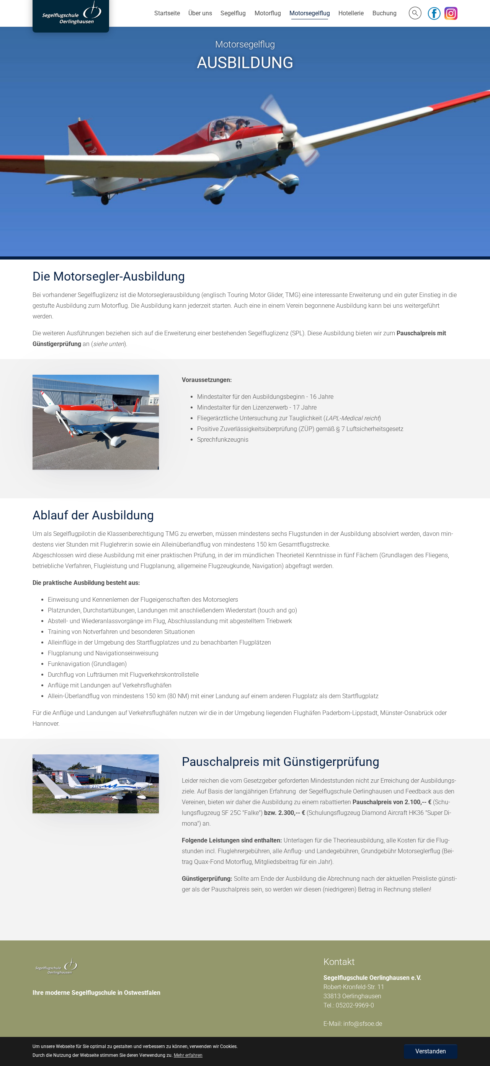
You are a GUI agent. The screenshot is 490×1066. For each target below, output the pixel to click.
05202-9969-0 (355, 1005)
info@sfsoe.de (362, 1023)
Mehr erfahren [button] (188, 1055)
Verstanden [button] (430, 1051)
